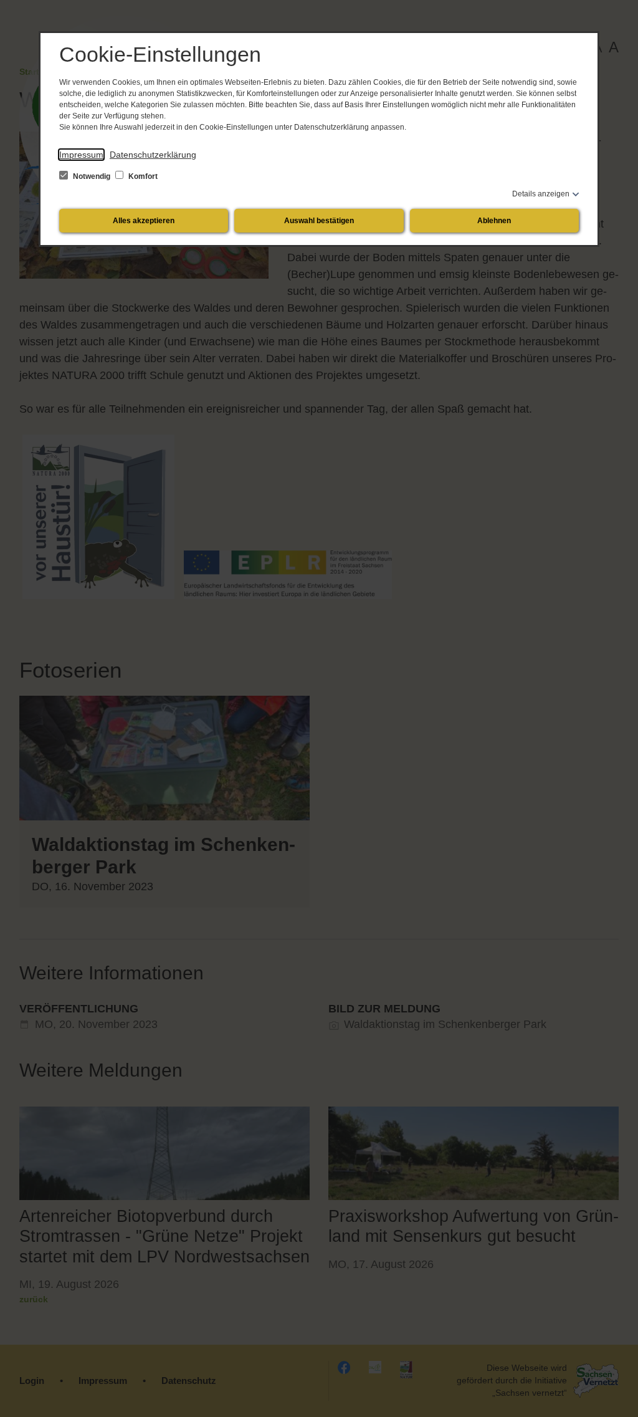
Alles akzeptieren (143, 220)
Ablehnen (494, 220)
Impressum (81, 155)
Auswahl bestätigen (319, 220)
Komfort (142, 176)
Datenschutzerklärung (153, 155)
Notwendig (91, 176)
